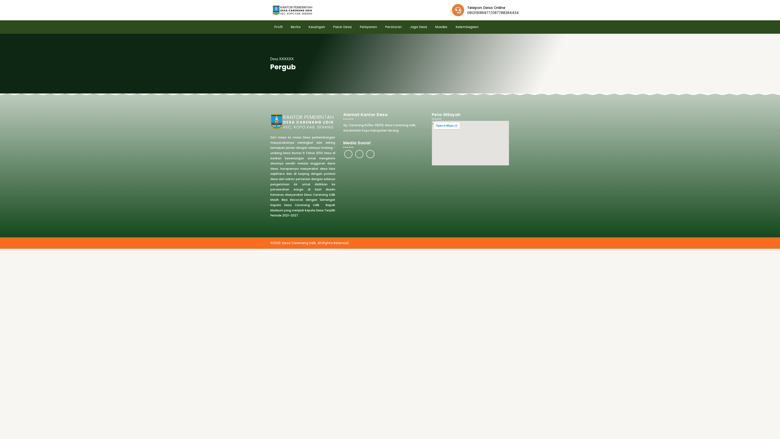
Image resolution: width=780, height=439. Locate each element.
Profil (278, 27)
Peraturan (393, 27)
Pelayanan (368, 27)
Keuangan (317, 27)
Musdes (441, 27)
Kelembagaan (467, 27)
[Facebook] (348, 154)
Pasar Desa (342, 27)
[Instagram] (359, 154)
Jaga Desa (418, 27)
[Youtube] (370, 154)
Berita (295, 27)
